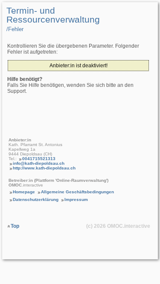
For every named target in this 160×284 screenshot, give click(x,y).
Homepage (24, 191)
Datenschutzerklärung (35, 199)
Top (15, 226)
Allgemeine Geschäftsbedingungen (77, 191)
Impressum (76, 199)
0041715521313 (38, 158)
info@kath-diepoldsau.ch (38, 163)
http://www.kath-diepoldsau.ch (44, 168)
